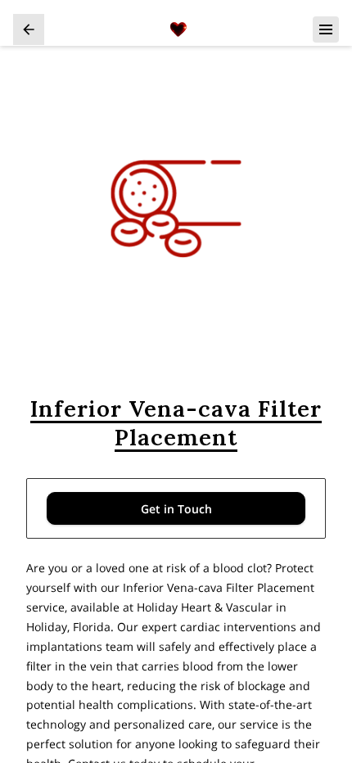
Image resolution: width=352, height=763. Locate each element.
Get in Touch (176, 509)
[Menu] (326, 29)
